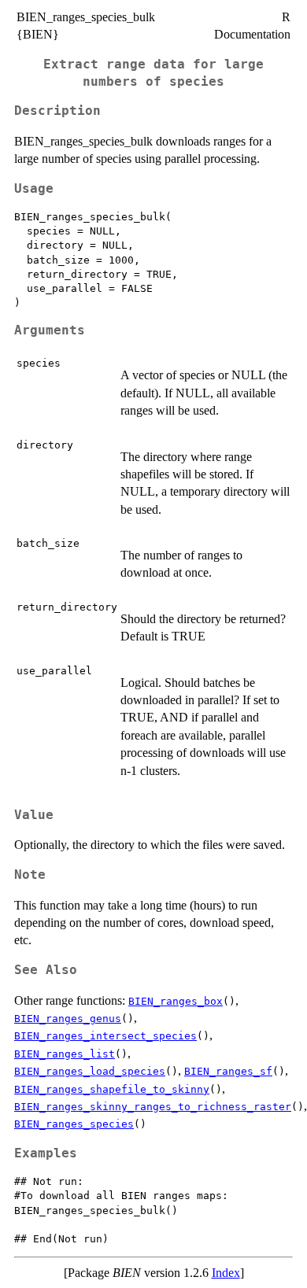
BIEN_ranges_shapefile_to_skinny (111, 1089)
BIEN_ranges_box (175, 1001)
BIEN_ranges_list (64, 1054)
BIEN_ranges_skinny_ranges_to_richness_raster (152, 1107)
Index (226, 1272)
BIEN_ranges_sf (228, 1071)
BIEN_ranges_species (74, 1124)
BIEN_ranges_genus (67, 1018)
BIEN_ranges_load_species (89, 1071)
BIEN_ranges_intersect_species (105, 1036)
